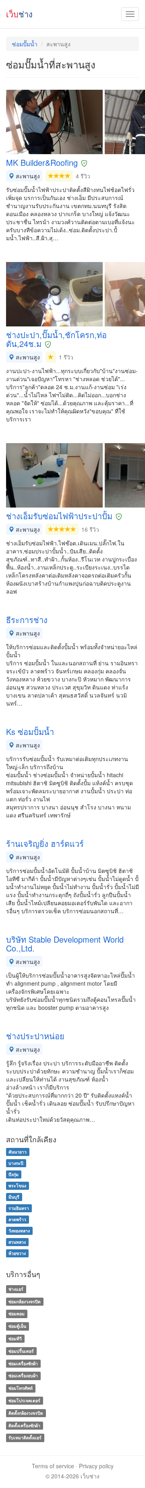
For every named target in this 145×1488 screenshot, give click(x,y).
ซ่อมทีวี (15, 1338)
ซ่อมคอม (16, 1314)
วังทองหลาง (19, 1231)
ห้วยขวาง (17, 1253)
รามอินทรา (18, 1208)
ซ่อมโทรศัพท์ (20, 1388)
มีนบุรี (13, 1197)
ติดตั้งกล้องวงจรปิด (25, 1413)
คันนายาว (17, 1152)
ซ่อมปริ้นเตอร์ (21, 1351)
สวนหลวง (17, 1242)
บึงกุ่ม (13, 1174)
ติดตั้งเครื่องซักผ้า (24, 1425)
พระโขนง (17, 1186)
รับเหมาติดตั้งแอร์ (24, 1438)
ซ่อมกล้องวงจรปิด (24, 1301)
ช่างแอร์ (15, 1289)
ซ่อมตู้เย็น (17, 1326)
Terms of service (53, 1466)
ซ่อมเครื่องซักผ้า (23, 1363)
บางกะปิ (15, 1163)
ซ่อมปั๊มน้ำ (24, 44)
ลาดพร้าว (17, 1219)
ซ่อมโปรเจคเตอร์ (24, 1400)
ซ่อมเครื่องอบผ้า (23, 1376)
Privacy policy (96, 1466)
